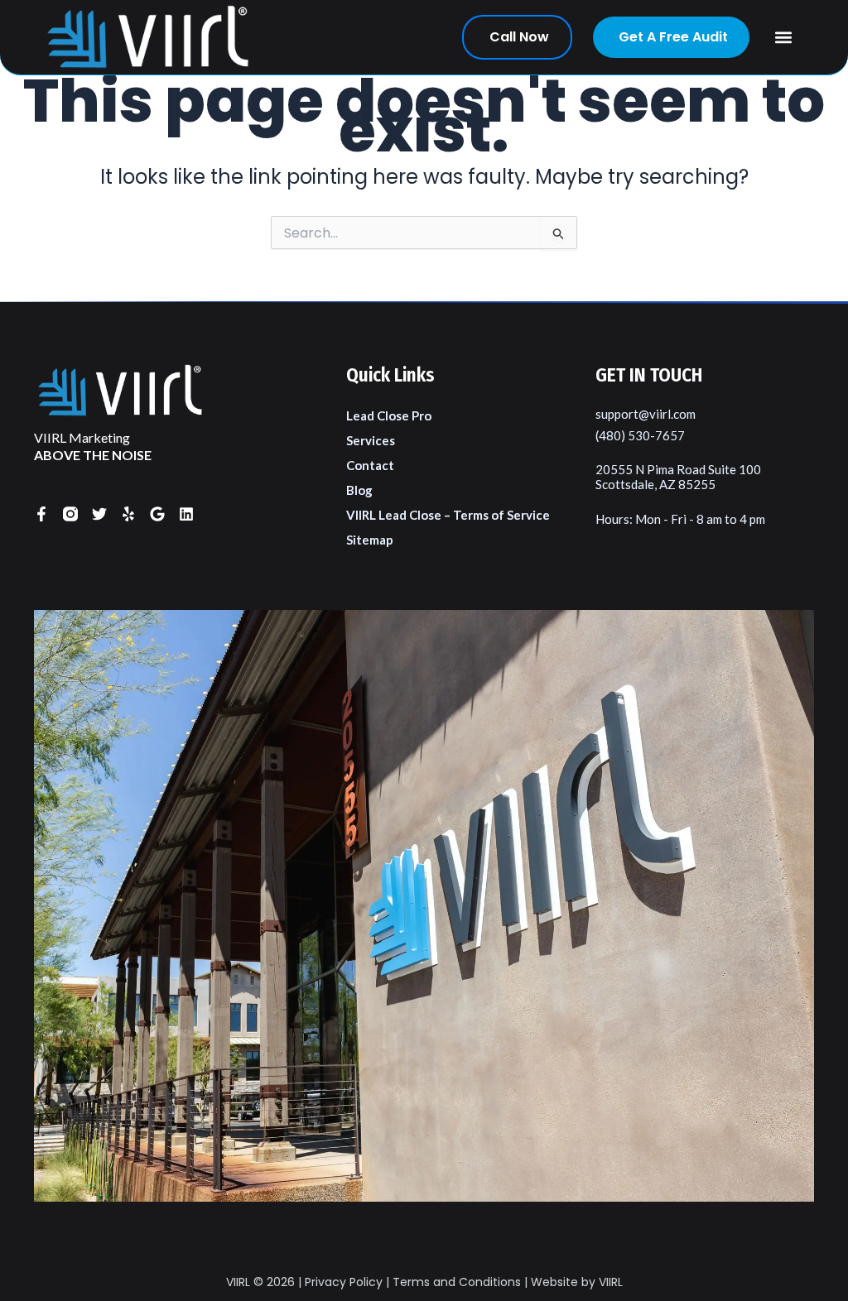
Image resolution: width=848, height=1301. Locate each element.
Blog (359, 489)
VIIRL (238, 1282)
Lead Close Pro (388, 415)
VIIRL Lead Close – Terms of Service (448, 514)
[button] (783, 37)
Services (370, 440)
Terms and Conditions (457, 1282)
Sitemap (369, 539)
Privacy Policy (344, 1282)
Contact (370, 465)
